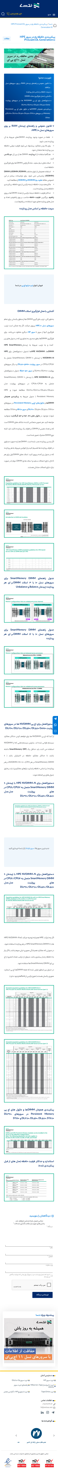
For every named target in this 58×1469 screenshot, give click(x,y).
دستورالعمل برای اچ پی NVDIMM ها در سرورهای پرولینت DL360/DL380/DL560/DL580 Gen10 (27, 103)
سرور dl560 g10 (26, 371)
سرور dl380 (21, 409)
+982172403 (47, 1404)
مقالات (6, 39)
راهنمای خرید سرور (21, 1385)
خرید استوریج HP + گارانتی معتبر (16, 1392)
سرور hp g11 (30, 848)
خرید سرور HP (48, 1381)
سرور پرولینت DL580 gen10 (29, 364)
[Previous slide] (54, 1435)
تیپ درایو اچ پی (27, 285)
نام (51, 1248)
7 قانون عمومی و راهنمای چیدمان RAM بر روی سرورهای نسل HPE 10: (27, 85)
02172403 (16, 14)
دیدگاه (50, 1227)
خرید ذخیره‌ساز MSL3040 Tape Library (42, 1386)
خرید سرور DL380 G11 (20, 1381)
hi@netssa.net (46, 1408)
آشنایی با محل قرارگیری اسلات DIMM (37, 96)
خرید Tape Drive (47, 1392)
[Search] (3, 14)
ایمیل (50, 1257)
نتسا (51, 24)
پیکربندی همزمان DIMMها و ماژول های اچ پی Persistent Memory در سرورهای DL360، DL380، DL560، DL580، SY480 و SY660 (27, 113)
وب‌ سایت (49, 1265)
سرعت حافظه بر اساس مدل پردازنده (38, 92)
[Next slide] (16, 1435)
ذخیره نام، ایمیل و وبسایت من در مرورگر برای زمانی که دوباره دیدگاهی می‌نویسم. (29, 1276)
